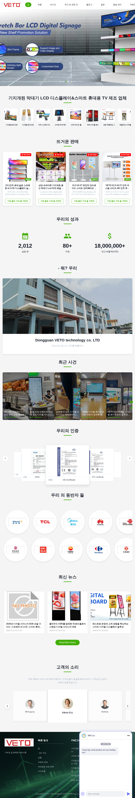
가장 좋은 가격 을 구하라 (17, 201)
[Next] (130, 112)
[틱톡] (131, 408)
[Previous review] (7, 706)
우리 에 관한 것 (71, 4)
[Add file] (83, 794)
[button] (4, 48)
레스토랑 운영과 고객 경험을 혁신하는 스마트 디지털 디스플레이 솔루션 (110, 625)
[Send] (128, 794)
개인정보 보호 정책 (46, 767)
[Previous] (5, 112)
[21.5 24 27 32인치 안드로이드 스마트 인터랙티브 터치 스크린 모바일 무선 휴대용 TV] (95, 168)
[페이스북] (131, 390)
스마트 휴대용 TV (78, 756)
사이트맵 (41, 771)
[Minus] (128, 735)
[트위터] (131, 396)
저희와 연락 (43, 762)
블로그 (89, 4)
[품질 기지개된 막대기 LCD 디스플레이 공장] (67, 85)
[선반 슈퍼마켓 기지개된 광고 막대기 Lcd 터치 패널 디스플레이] (61, 168)
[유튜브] (131, 402)
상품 (40, 757)
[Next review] (127, 706)
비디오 (53, 4)
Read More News (67, 642)
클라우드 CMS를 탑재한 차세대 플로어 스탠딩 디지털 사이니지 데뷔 (67, 625)
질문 (103, 4)
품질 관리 (117, 4)
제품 (40, 4)
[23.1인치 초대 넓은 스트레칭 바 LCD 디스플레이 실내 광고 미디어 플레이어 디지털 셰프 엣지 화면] (28, 168)
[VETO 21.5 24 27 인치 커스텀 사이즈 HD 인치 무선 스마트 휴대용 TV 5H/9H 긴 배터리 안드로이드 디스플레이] (128, 168)
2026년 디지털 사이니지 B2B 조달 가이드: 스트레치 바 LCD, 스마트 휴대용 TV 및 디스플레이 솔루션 (24, 625)
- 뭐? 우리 (42, 753)
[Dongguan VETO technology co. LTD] (13, 4)
